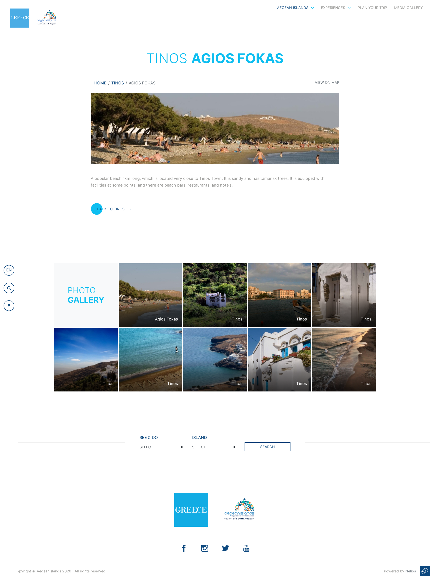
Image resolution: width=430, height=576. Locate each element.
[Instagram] (204, 548)
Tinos (117, 83)
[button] (9, 270)
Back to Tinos (111, 209)
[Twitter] (225, 548)
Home (100, 83)
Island (199, 437)
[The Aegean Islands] (32, 18)
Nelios (410, 571)
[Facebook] (183, 548)
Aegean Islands (293, 7)
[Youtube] (246, 548)
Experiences (333, 7)
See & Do (149, 437)
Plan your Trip (372, 7)
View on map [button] (327, 82)
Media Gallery (408, 7)
